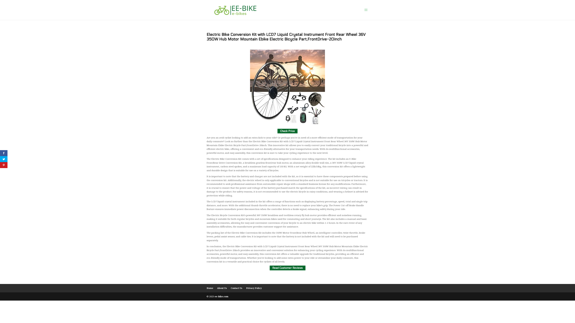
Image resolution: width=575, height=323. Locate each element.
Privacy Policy (254, 288)
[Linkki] (235, 10)
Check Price (287, 131)
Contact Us (236, 288)
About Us (222, 288)
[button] (366, 10)
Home (210, 288)
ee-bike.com (221, 296)
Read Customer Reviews (287, 268)
